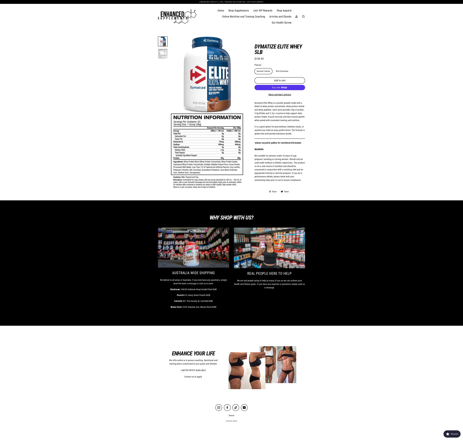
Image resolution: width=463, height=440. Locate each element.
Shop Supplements (238, 10)
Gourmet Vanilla (263, 71)
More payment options (280, 94)
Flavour (258, 65)
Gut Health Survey (282, 22)
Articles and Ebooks (280, 16)
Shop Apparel (284, 10)
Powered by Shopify (231, 421)
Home (221, 10)
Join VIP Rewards (262, 10)
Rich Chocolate (282, 71)
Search (231, 415)
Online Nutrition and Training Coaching (243, 16)
